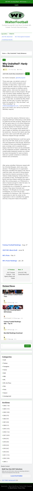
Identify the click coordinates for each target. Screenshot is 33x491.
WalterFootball (16, 22)
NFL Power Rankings (10, 261)
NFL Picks (6, 255)
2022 (4, 419)
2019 (4, 428)
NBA (4, 376)
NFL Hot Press (7, 383)
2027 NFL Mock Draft (7, 36)
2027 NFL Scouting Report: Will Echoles (16, 1)
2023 (4, 415)
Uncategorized (7, 396)
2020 (4, 425)
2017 (4, 435)
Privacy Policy (21, 488)
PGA (4, 386)
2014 (4, 445)
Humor (5, 370)
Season (5, 393)
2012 (4, 452)
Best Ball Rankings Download (13, 333)
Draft (4, 360)
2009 (4, 461)
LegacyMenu (4, 33)
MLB (4, 373)
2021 (4, 422)
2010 (4, 458)
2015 (4, 442)
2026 (4, 405)
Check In (11, 34)
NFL (4, 60)
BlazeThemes (13, 488)
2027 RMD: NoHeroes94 (9, 480)
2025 (4, 409)
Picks (4, 389)
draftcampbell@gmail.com (10, 106)
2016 (4, 438)
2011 (4, 455)
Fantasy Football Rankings (12, 245)
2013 (4, 448)
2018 (4, 432)
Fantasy (5, 363)
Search (27, 346)
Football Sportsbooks (7, 39)
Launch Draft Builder (17, 476)
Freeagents (6, 366)
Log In (16, 5)
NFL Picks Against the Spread (22, 36)
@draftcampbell (20, 78)
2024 (4, 412)
